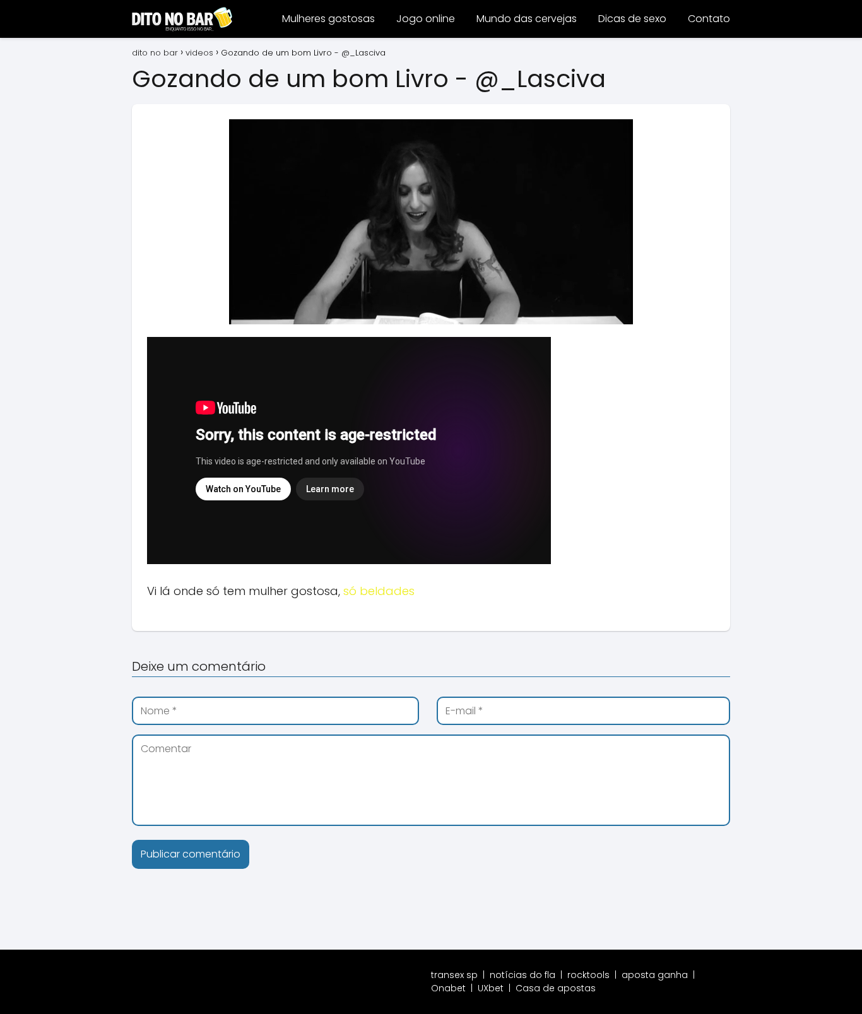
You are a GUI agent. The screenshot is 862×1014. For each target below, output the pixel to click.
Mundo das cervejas (526, 18)
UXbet (491, 988)
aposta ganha (655, 975)
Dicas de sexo (632, 18)
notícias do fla (522, 975)
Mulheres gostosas (328, 18)
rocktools (588, 975)
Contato (709, 18)
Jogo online (425, 18)
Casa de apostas (556, 988)
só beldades (379, 591)
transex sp (454, 975)
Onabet (448, 988)
